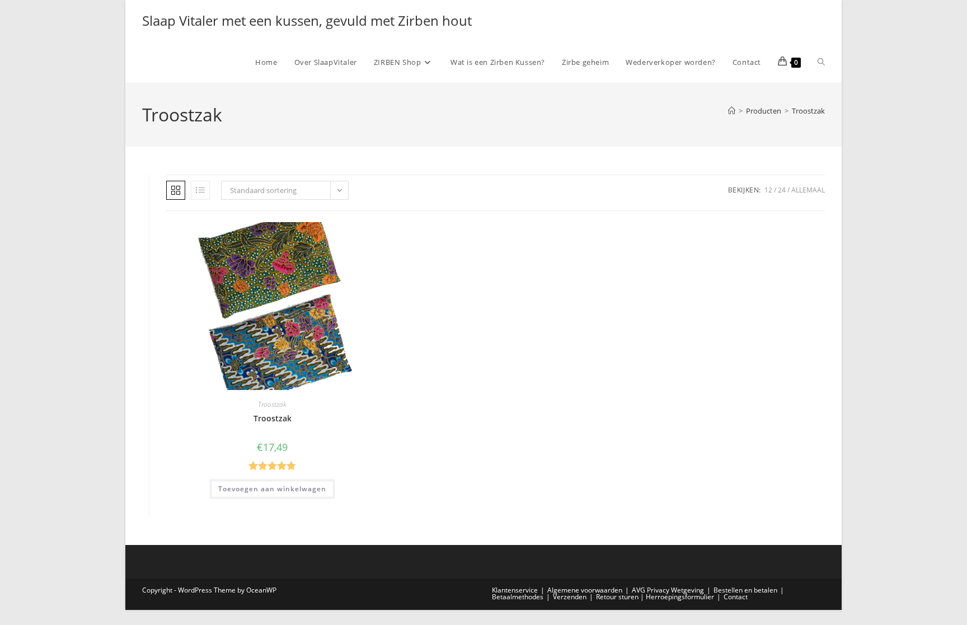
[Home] (731, 111)
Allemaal (808, 190)
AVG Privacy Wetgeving (668, 590)
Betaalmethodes (517, 596)
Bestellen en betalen (745, 590)
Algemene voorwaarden (584, 590)
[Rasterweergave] (175, 190)
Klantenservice (515, 590)
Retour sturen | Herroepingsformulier (655, 596)
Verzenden (569, 596)
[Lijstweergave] (200, 190)
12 (768, 190)
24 (782, 190)
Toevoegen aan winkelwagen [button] (272, 489)
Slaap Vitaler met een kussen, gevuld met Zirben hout (307, 20)
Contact (736, 596)
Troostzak (808, 111)
